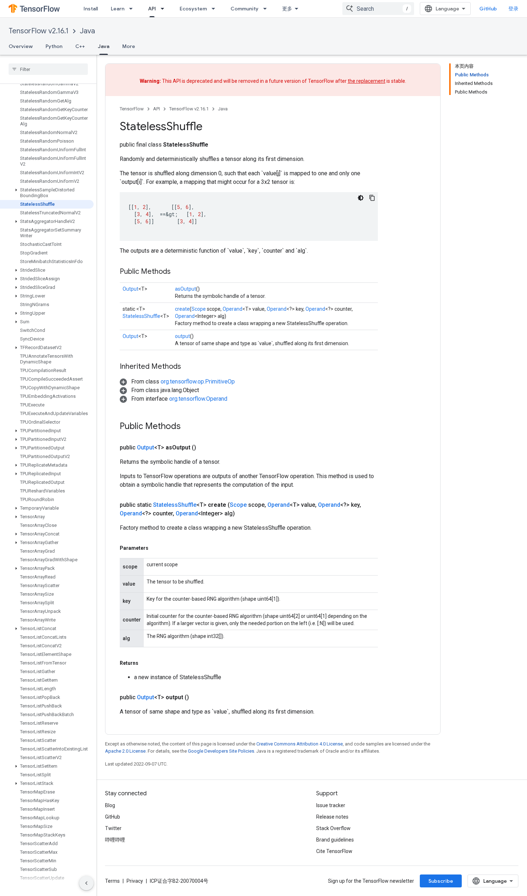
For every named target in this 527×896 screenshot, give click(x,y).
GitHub (488, 8)
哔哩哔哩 (115, 840)
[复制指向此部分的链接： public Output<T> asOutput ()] (205, 447)
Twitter (113, 828)
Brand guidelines (335, 840)
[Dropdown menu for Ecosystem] (215, 8)
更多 (287, 8)
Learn (117, 8)
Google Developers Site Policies (221, 751)
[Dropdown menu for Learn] (133, 8)
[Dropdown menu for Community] (267, 8)
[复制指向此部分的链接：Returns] (145, 663)
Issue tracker (330, 805)
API (152, 8)
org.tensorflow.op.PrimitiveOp (198, 381)
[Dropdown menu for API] (164, 8)
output (182, 336)
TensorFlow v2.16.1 (38, 31)
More (128, 46)
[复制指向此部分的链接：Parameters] (155, 548)
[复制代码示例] (372, 198)
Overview (21, 46)
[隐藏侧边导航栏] (86, 883)
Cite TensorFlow (334, 851)
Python (54, 46)
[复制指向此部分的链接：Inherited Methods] (188, 367)
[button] (47, 193)
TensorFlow (132, 108)
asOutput (185, 289)
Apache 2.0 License (125, 751)
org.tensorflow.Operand (198, 398)
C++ (80, 46)
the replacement (366, 81)
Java (87, 31)
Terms (112, 881)
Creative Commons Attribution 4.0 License (299, 744)
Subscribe (440, 881)
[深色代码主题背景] (360, 198)
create (182, 309)
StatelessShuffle (141, 316)
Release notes (332, 817)
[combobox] (378, 8)
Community (244, 8)
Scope (198, 309)
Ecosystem (193, 8)
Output (130, 289)
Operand (232, 309)
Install (91, 8)
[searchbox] (48, 69)
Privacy (135, 881)
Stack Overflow (333, 828)
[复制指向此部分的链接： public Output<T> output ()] (197, 697)
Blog (110, 805)
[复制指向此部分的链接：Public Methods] (178, 272)
